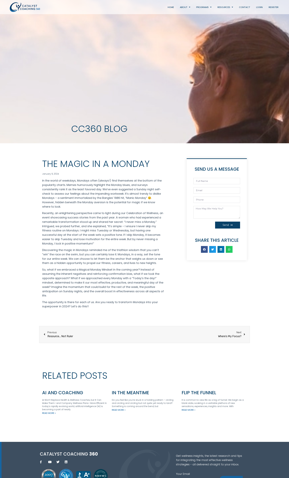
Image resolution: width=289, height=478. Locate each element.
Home (171, 7)
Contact (244, 7)
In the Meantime (130, 392)
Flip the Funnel (199, 392)
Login (259, 7)
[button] (204, 249)
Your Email (183, 474)
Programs (202, 7)
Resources (224, 7)
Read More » (49, 413)
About (183, 7)
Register (273, 7)
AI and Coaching (62, 392)
